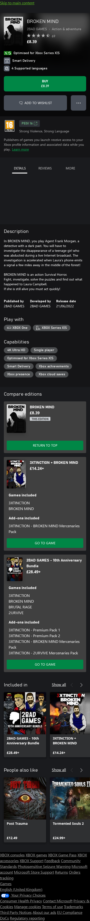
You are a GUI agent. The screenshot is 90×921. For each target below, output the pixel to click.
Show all (59, 684)
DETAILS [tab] (20, 168)
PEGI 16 (27, 123)
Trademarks (73, 906)
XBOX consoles (12, 854)
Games (6, 883)
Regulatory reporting (27, 918)
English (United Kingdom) (21, 889)
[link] (25, 724)
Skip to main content (17, 2)
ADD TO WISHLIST (38, 103)
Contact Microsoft (57, 900)
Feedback (52, 860)
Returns (61, 872)
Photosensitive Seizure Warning (44, 866)
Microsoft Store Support (34, 872)
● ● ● (78, 102)
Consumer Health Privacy (21, 900)
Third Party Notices (16, 912)
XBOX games (36, 854)
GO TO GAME (45, 543)
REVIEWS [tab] (45, 168)
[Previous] (72, 685)
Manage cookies (27, 906)
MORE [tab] (70, 168)
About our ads (44, 912)
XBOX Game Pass (62, 854)
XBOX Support (31, 860)
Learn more (20, 149)
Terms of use (52, 906)
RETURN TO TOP (45, 445)
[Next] (81, 685)
